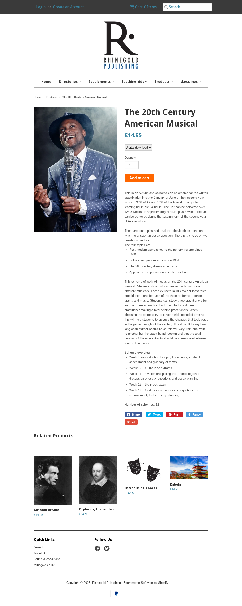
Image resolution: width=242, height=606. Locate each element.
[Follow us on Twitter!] (107, 550)
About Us (40, 553)
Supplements (100, 81)
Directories (68, 81)
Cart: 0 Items (146, 7)
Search (38, 547)
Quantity (130, 157)
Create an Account (68, 7)
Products (162, 81)
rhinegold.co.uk (44, 565)
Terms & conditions (47, 559)
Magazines (189, 81)
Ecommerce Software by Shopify (146, 582)
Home (46, 81)
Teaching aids (133, 81)
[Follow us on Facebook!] (98, 550)
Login (41, 7)
